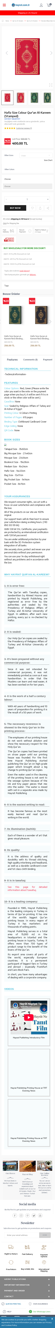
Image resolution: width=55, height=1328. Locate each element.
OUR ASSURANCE (40, 1304)
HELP (9, 1311)
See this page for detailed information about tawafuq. (27, 888)
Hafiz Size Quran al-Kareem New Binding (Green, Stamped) (13, 337)
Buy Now (15, 208)
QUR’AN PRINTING (13, 1304)
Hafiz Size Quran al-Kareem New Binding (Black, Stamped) (39, 337)
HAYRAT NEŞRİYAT (12, 119)
